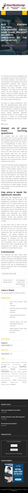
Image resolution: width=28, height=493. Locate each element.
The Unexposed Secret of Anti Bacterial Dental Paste (20, 283)
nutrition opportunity (5, 378)
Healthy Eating (4, 369)
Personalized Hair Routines (17, 315)
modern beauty (15, 373)
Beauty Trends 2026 (15, 362)
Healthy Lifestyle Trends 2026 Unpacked (13, 417)
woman (13, 384)
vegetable (3, 382)
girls (25, 364)
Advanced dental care (5, 362)
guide (3, 367)
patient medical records (6, 380)
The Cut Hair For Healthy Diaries (8, 281)
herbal (13, 369)
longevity (19, 371)
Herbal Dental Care (23, 369)
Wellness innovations (5, 384)
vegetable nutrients (14, 382)
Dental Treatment (16, 364)
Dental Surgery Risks (5, 364)
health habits (14, 367)
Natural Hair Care (23, 373)
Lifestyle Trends (13, 371)
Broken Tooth (24, 362)
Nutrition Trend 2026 (22, 378)
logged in (11, 293)
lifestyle (5, 371)
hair (9, 367)
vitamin (24, 382)
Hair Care (13, 274)
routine (14, 380)
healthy (23, 367)
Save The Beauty (17, 453)
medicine (24, 371)
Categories (4, 343)
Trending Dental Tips (22, 380)
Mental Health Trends (5, 373)
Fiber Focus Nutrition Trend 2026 (10, 410)
